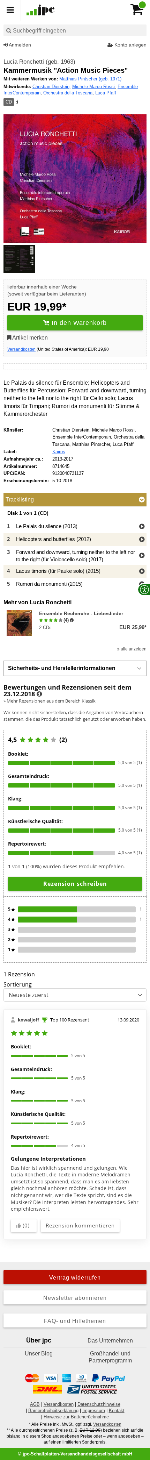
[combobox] (75, 30)
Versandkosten (21, 349)
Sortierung (17, 984)
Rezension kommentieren (80, 1225)
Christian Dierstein (50, 86)
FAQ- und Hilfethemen (75, 1321)
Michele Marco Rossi (93, 86)
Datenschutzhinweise (98, 1404)
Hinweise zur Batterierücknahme (76, 1416)
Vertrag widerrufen (75, 1278)
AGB (35, 1404)
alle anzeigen (133, 649)
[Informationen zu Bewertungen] (39, 694)
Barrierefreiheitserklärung (53, 1410)
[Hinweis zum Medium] (16, 102)
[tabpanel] (75, 551)
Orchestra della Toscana (67, 92)
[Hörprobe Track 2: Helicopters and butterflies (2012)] (142, 539)
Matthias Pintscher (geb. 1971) (90, 78)
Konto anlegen (130, 44)
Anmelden (19, 44)
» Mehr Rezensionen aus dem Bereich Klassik (49, 701)
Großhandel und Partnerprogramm (110, 1357)
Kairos (58, 451)
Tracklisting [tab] (20, 500)
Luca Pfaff (105, 92)
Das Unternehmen (110, 1341)
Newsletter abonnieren (75, 1298)
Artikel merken (29, 338)
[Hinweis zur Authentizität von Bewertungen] (72, 620)
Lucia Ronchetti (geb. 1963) (39, 61)
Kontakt (117, 1410)
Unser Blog (39, 1353)
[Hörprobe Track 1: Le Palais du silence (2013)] (142, 526)
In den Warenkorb (78, 322)
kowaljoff (28, 1020)
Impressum (93, 1410)
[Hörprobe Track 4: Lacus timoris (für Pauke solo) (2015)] (142, 571)
